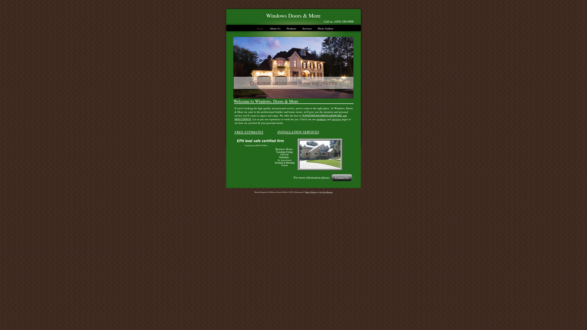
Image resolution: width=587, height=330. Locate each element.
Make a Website (310, 192)
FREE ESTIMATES (248, 132)
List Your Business (326, 192)
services (336, 119)
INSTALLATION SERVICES (298, 131)
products (321, 119)
